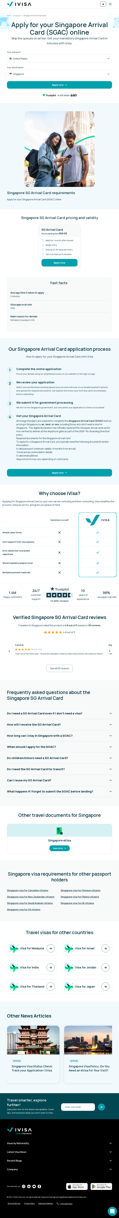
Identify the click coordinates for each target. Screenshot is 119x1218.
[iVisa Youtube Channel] (34, 1186)
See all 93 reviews (59, 668)
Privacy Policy (29, 1203)
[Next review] (109, 651)
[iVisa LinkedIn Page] (29, 1186)
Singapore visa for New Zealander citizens (30, 896)
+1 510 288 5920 (65, 1204)
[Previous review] (9, 651)
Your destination (15, 67)
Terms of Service (14, 1203)
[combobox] (59, 58)
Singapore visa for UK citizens (77, 903)
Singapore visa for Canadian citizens (27, 890)
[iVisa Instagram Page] (23, 1186)
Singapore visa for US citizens (23, 909)
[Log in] (103, 4)
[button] (109, 4)
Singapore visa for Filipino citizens (80, 896)
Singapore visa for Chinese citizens (80, 890)
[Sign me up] (101, 1107)
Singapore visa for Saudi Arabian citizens (30, 903)
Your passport (14, 52)
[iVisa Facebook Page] (39, 1186)
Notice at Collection (45, 1203)
